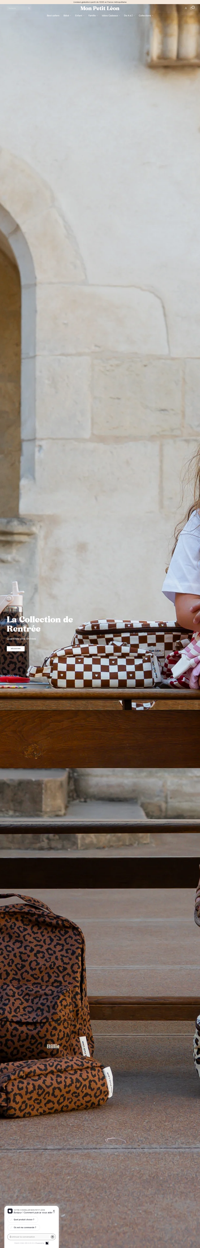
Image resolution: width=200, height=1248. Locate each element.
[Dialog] (47, 1243)
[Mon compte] (186, 8)
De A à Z (128, 15)
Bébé (66, 15)
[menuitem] (54, 15)
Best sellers (53, 15)
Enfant (78, 15)
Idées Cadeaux (110, 15)
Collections (145, 15)
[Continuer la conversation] (52, 1237)
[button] (16, 648)
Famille (92, 15)
